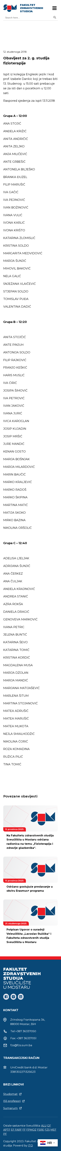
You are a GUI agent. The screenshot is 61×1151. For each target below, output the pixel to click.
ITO (30, 1145)
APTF (6, 1129)
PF (5, 1134)
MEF (53, 1129)
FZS (47, 1129)
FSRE (40, 1129)
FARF (18, 1129)
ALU (44, 1125)
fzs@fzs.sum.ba (21, 1045)
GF (49, 1125)
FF (24, 1129)
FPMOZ (31, 1129)
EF (13, 1129)
